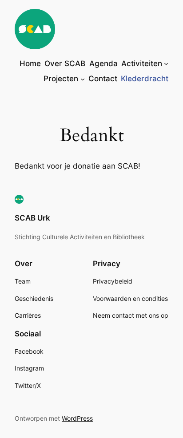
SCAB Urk (32, 217)
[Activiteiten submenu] (166, 63)
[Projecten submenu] (82, 78)
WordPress (77, 418)
